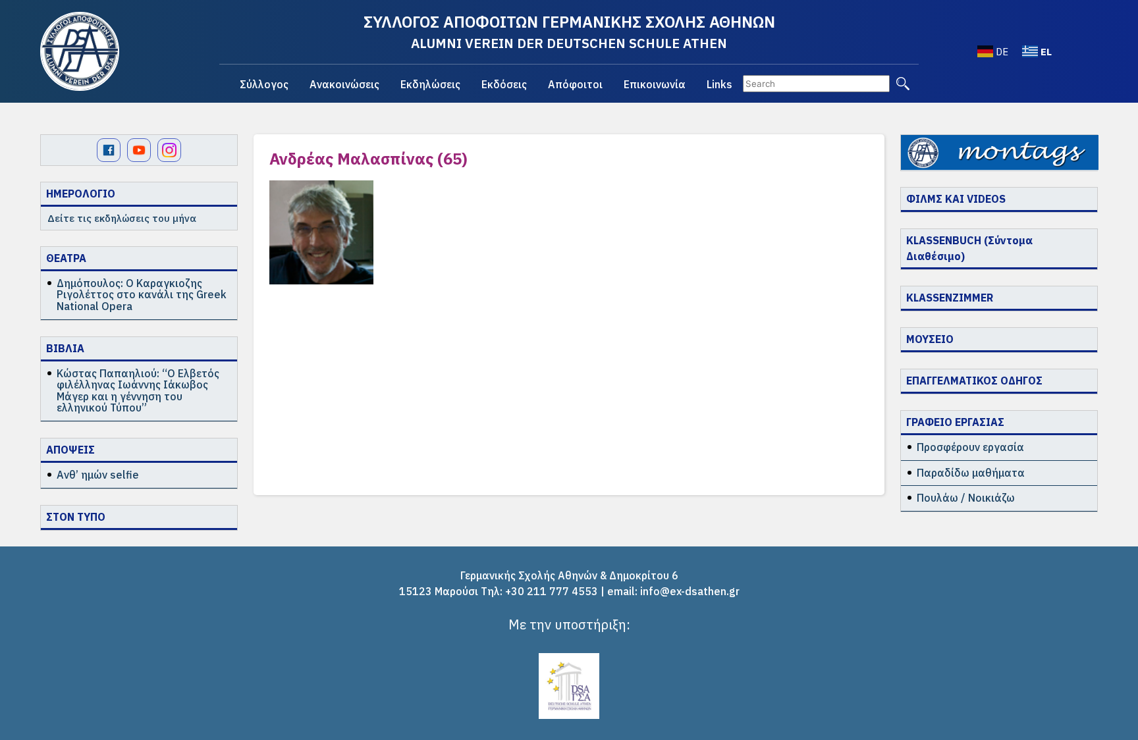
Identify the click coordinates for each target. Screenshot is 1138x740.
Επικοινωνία (655, 84)
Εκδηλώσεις (430, 84)
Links (719, 84)
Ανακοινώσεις (344, 84)
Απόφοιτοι (575, 84)
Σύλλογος (264, 84)
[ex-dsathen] (79, 51)
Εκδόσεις (504, 84)
